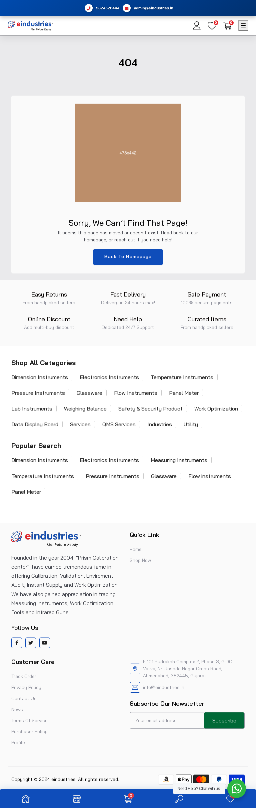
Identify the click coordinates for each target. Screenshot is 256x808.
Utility (191, 424)
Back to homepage (128, 256)
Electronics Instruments (109, 377)
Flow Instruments (135, 392)
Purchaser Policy (29, 731)
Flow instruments (209, 476)
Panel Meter (184, 392)
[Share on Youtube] (44, 643)
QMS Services (119, 424)
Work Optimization (216, 408)
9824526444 (107, 8)
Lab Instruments (31, 408)
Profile (18, 742)
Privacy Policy (26, 687)
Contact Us (24, 698)
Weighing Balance (85, 408)
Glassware (89, 392)
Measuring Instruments (179, 460)
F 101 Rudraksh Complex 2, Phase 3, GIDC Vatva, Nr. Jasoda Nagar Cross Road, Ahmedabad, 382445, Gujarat (187, 669)
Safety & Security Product (150, 408)
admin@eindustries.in (153, 8)
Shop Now (140, 560)
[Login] (196, 25)
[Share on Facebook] (16, 643)
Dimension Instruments (39, 377)
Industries (159, 424)
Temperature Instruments (182, 377)
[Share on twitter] (30, 643)
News (17, 709)
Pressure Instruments (38, 392)
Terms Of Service (29, 720)
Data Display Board (34, 424)
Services (80, 424)
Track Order (23, 676)
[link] (25, 798)
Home (136, 549)
